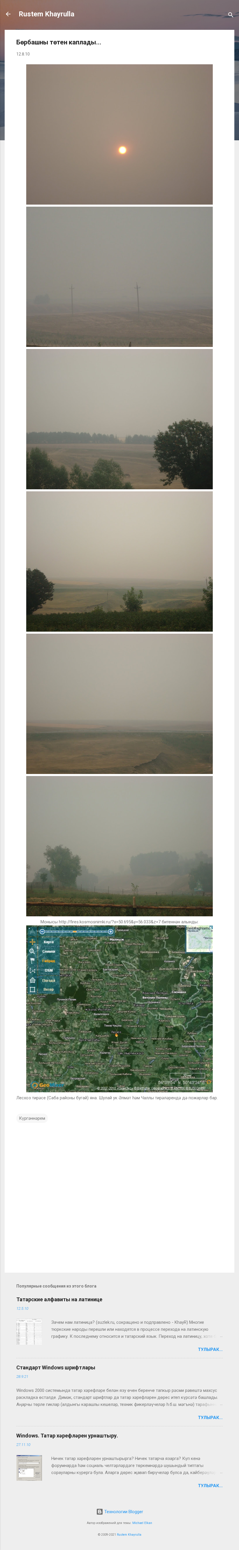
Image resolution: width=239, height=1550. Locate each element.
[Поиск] (230, 16)
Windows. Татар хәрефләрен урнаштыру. (67, 1436)
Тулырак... (210, 1349)
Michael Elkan (142, 1523)
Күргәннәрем (32, 1118)
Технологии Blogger (123, 1511)
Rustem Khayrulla (46, 14)
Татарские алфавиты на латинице (59, 1299)
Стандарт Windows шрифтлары (55, 1367)
